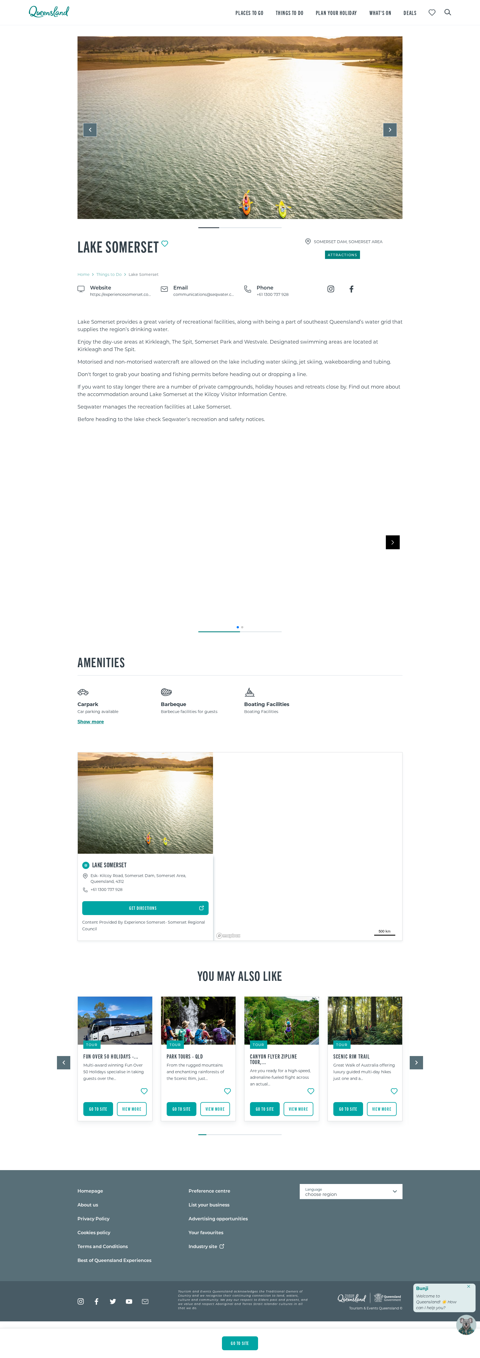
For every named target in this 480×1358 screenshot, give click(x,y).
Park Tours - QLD (185, 1056)
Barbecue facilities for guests (189, 711)
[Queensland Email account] (145, 1301)
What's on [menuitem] (380, 12)
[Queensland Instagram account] (81, 1301)
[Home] (49, 16)
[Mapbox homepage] (228, 936)
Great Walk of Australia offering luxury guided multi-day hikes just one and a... (364, 1071)
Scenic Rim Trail (351, 1056)
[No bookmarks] (432, 12)
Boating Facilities (266, 704)
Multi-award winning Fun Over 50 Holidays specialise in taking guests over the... (113, 1071)
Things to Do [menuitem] (290, 12)
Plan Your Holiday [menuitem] (336, 12)
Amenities (101, 661)
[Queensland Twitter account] (113, 1301)
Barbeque (173, 704)
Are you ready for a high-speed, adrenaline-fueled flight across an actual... (280, 1077)
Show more (91, 721)
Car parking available (98, 711)
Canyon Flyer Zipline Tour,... (273, 1059)
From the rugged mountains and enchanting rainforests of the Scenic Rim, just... (195, 1071)
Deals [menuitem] (410, 12)
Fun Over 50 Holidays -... (111, 1056)
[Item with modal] (240, 128)
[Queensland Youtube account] (129, 1301)
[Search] (447, 12)
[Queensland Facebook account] (97, 1301)
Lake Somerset (118, 246)
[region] (240, 370)
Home (83, 274)
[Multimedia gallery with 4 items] (240, 132)
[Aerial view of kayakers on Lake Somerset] (240, 127)
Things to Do (109, 274)
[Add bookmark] (165, 244)
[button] (90, 130)
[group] (115, 1063)
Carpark (88, 704)
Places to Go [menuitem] (249, 12)
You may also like (240, 975)
